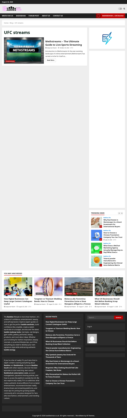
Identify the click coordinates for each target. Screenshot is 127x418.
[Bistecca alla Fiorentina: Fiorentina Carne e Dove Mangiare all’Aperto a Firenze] (78, 286)
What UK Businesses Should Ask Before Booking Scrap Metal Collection (107, 301)
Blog (75, 293)
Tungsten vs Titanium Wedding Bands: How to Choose (48, 300)
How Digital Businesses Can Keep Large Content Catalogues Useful (18, 301)
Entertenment (10, 61)
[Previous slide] (119, 213)
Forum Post (34, 16)
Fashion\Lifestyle (41, 293)
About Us (46, 16)
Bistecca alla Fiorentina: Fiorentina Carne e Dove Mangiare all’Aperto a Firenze (77, 301)
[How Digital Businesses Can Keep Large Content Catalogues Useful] (18, 286)
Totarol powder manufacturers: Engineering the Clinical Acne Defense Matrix (96, 261)
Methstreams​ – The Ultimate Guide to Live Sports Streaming (24, 50)
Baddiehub (21, 16)
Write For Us (7, 16)
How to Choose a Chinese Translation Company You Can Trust (96, 235)
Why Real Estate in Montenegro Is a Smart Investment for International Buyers (96, 222)
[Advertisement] (107, 129)
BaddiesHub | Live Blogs (113, 16)
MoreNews (80, 416)
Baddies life (107, 217)
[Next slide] (122, 213)
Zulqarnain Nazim (52, 48)
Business (69, 293)
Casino (8, 293)
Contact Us (58, 16)
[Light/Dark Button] (120, 9)
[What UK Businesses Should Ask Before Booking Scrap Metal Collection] (109, 286)
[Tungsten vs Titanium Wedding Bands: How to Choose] (48, 286)
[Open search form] (124, 9)
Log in (89, 326)
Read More (51, 60)
